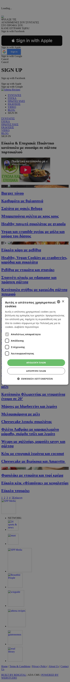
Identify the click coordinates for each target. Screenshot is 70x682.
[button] (35, 379)
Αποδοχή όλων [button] (36, 362)
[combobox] (58, 301)
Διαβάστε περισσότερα (26, 326)
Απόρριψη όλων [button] (36, 370)
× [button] (63, 301)
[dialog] (35, 341)
